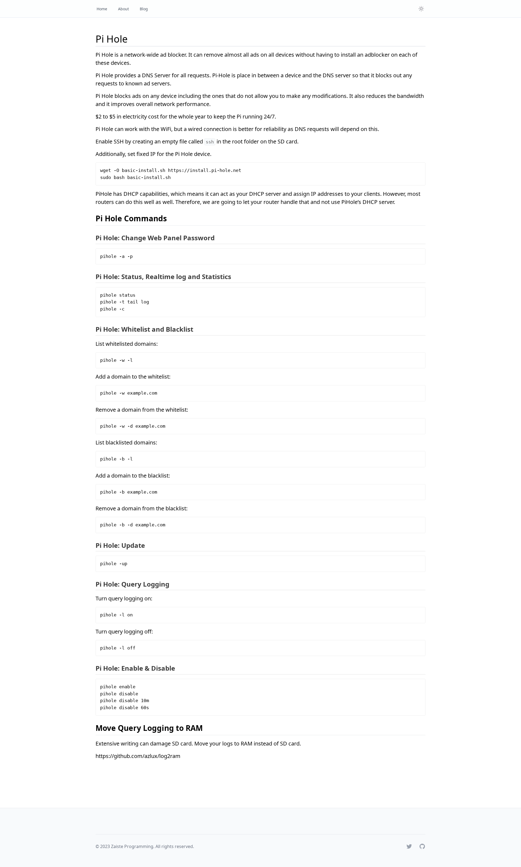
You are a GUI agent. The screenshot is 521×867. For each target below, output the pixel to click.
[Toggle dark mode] (421, 8)
